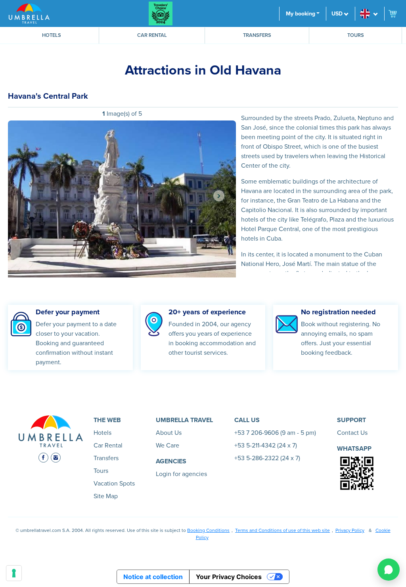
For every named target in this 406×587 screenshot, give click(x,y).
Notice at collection (153, 577)
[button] (369, 14)
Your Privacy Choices (229, 577)
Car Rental (152, 35)
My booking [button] (300, 13)
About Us (169, 433)
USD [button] (337, 13)
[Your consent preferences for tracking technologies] (13, 573)
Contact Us (352, 433)
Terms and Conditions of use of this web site (282, 530)
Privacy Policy (349, 530)
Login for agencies (181, 474)
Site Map (106, 496)
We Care (167, 445)
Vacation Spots (114, 484)
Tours (355, 35)
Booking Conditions (208, 530)
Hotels (51, 35)
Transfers (257, 35)
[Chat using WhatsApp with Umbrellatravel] (388, 569)
